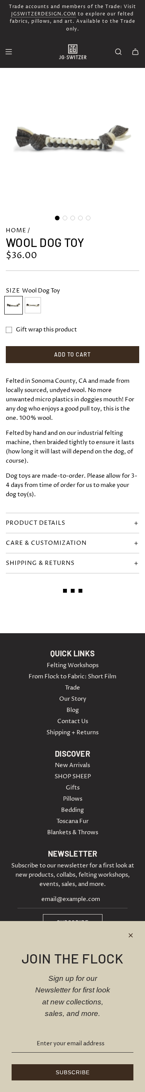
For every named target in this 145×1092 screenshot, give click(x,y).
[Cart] (135, 51)
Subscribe (73, 1072)
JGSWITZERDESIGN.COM (43, 14)
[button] (57, 218)
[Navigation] (8, 51)
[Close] (130, 935)
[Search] (118, 51)
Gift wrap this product (46, 330)
